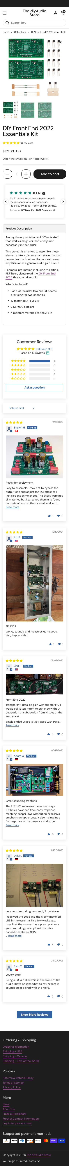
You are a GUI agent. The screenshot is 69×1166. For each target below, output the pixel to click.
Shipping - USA (12, 1051)
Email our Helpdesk (14, 1114)
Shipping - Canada (15, 1056)
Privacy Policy (12, 1087)
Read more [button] (12, 507)
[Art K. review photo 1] (34, 583)
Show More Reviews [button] (34, 1015)
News (6, 1104)
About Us (9, 1109)
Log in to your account (17, 1123)
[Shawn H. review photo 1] (34, 456)
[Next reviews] (63, 201)
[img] (14, 422)
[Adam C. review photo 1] (34, 780)
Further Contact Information (21, 1118)
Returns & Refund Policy (18, 1078)
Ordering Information (16, 1047)
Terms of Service (13, 1082)
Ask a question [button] (34, 387)
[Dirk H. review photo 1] (34, 885)
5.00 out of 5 (44, 349)
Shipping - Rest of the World (21, 1061)
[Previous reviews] (5, 201)
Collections (20, 32)
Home (6, 32)
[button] (62, 13)
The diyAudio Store (34, 13)
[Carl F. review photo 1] (34, 684)
